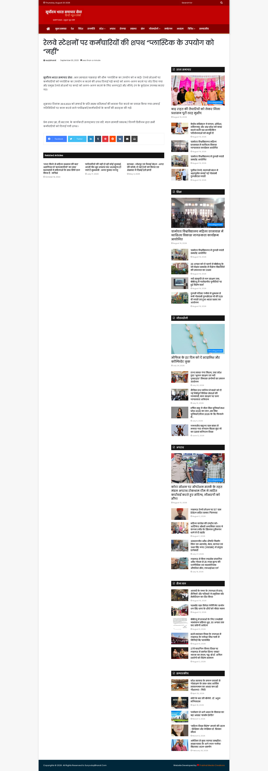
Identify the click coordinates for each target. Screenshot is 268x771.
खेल (143, 28)
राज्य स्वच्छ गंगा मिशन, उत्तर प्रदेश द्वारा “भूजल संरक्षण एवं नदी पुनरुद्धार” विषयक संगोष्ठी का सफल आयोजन (208, 377)
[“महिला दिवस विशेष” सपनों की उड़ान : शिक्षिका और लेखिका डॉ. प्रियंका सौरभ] (179, 730)
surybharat (51, 60)
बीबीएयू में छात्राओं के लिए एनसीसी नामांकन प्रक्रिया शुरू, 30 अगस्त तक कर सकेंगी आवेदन (207, 622)
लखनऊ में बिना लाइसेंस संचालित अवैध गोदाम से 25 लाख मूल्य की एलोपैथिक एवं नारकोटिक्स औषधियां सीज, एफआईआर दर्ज (206, 563)
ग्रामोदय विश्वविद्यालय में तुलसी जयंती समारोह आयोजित (207, 158)
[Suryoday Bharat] (63, 15)
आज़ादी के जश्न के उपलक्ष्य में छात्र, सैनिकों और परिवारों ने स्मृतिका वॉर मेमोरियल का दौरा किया (207, 593)
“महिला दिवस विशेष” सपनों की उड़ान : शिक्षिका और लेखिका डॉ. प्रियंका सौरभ (208, 729)
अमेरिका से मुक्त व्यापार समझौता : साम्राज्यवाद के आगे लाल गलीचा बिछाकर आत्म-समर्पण (206, 743)
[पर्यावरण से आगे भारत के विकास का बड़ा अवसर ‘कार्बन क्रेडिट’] (179, 716)
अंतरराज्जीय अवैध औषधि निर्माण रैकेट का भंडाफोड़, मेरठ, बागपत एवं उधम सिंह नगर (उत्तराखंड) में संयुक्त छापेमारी (207, 546)
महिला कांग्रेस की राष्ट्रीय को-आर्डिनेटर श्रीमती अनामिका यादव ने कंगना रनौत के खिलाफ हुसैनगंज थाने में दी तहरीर (207, 528)
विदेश (80, 28)
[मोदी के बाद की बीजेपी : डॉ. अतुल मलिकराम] (179, 703)
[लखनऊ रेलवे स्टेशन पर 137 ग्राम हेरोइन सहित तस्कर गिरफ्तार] (179, 514)
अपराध (112, 28)
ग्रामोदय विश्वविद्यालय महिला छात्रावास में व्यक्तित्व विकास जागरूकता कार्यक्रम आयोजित (204, 144)
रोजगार (123, 28)
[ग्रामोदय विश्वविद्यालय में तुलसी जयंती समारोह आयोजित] (179, 161)
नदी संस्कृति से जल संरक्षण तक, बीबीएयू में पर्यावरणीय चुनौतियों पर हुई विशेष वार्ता (206, 281)
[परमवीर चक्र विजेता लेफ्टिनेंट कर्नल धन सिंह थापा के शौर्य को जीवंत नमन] (179, 610)
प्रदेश (101, 28)
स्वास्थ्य (133, 28)
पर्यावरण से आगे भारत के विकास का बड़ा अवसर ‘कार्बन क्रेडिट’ (207, 714)
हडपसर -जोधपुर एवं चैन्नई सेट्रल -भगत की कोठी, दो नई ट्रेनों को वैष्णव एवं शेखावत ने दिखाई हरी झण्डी (145, 167)
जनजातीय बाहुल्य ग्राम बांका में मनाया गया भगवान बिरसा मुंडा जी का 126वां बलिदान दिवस (206, 428)
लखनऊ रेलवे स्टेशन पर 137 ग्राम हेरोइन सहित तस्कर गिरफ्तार (206, 511)
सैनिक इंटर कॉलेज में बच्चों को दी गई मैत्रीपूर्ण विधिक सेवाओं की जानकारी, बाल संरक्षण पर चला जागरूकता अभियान (206, 395)
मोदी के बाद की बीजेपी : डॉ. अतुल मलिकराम (205, 700)
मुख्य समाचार (61, 28)
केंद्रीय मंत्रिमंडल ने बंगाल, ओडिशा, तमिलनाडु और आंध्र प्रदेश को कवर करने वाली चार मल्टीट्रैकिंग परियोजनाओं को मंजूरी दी (206, 128)
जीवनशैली (153, 28)
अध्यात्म (180, 28)
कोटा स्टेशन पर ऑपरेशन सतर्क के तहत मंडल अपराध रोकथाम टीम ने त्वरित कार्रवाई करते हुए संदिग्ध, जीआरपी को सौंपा (196, 493)
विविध (190, 28)
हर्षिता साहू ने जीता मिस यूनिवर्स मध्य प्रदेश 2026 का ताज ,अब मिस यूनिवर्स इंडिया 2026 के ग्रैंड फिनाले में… (207, 413)
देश (72, 28)
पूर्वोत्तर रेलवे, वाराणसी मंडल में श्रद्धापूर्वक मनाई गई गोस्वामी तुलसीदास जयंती (204, 173)
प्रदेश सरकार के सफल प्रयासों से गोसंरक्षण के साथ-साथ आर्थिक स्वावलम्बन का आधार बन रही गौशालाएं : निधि (205, 685)
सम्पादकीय (204, 28)
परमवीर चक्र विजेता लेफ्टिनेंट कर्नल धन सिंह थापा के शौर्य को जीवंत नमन (208, 607)
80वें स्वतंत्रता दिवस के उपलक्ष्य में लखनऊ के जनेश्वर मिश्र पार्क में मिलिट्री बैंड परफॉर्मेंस (206, 637)
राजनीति (91, 28)
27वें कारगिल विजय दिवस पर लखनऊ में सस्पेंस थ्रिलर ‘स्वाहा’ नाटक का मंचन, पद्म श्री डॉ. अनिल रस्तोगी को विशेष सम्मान (206, 653)
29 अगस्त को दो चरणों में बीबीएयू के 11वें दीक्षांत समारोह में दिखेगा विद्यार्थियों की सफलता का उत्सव (208, 267)
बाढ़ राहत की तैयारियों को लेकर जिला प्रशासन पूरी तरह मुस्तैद (195, 111)
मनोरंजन (168, 28)
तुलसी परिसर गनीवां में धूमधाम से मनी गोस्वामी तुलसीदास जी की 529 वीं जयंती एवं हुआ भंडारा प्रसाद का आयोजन (207, 298)
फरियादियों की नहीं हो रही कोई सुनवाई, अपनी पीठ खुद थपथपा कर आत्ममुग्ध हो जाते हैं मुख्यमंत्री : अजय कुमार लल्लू (103, 167)
